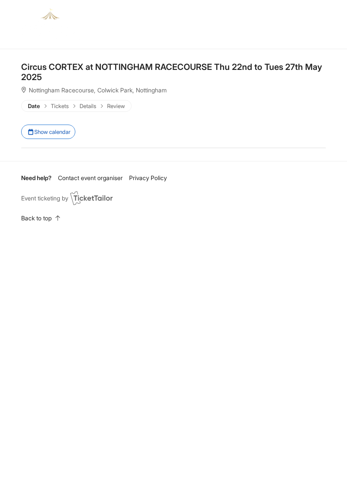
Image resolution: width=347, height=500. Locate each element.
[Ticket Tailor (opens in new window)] (91, 198)
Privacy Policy (148, 177)
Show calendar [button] (52, 131)
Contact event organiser (90, 177)
